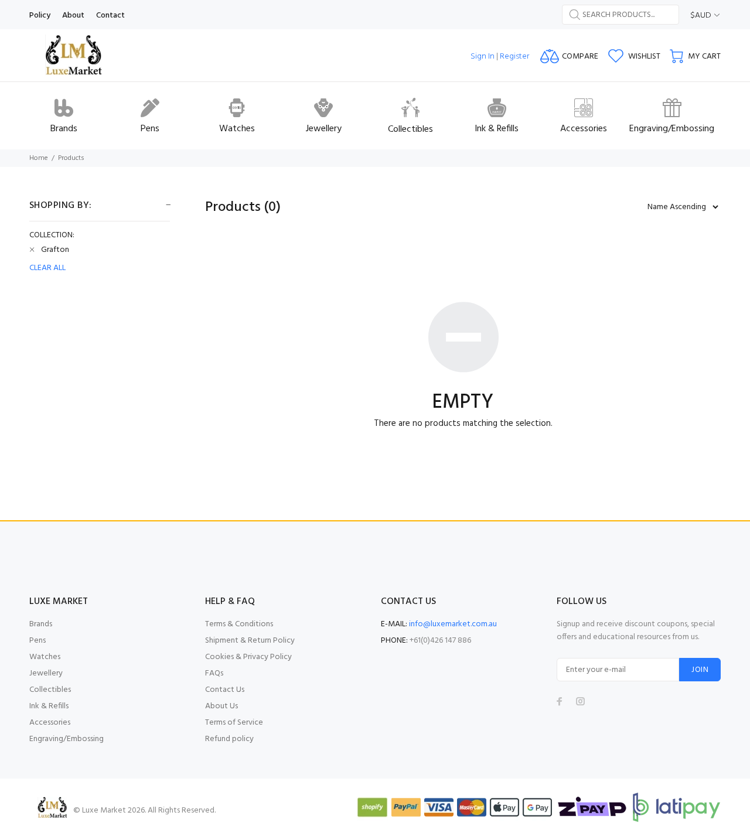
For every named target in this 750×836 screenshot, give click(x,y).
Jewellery (46, 673)
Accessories (49, 722)
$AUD (700, 15)
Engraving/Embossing (66, 739)
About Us (221, 706)
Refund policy (229, 739)
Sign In (483, 56)
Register (514, 56)
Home (38, 158)
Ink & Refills (49, 706)
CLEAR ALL (47, 268)
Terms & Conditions (239, 624)
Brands (40, 624)
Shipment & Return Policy (250, 640)
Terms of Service (234, 722)
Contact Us (224, 690)
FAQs (214, 673)
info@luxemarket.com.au (453, 624)
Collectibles (50, 690)
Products (71, 158)
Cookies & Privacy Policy (248, 657)
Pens (37, 640)
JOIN (699, 670)
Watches (44, 657)
